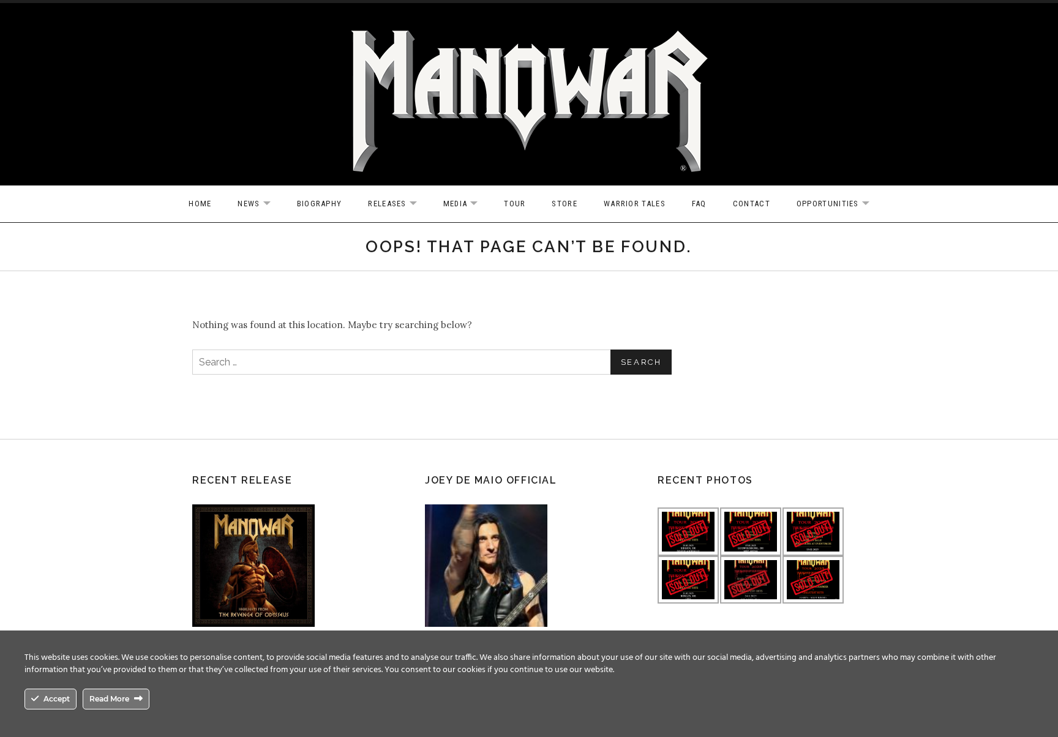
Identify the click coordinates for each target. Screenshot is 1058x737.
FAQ (699, 203)
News (260, 204)
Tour (514, 203)
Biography (319, 203)
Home (200, 203)
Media (466, 204)
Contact (751, 203)
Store (564, 203)
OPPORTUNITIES (839, 204)
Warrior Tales (635, 203)
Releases (398, 204)
